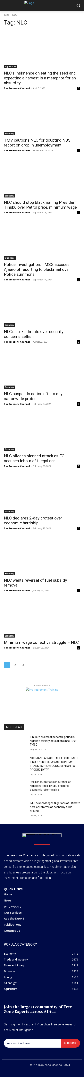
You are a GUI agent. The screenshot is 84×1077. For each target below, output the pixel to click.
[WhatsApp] (56, 1071)
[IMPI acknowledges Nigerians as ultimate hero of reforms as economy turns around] (15, 809)
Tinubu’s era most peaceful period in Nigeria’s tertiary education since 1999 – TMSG (54, 740)
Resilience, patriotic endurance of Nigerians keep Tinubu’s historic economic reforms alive (50, 785)
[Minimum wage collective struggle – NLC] (42, 618)
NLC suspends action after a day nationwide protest (33, 396)
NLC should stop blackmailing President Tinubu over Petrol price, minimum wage (40, 205)
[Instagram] (37, 1071)
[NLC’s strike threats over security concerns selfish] (42, 307)
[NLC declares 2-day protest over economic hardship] (42, 494)
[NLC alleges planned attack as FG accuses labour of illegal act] (42, 432)
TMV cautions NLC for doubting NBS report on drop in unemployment (37, 142)
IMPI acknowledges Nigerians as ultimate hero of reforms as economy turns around (55, 806)
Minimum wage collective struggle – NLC (41, 642)
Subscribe (70, 1043)
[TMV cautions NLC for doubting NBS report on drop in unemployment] (42, 116)
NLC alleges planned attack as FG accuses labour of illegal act (34, 458)
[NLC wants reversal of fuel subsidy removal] (42, 556)
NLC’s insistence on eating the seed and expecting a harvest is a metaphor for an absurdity (40, 78)
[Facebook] (28, 1071)
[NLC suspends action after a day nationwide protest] (42, 370)
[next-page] (31, 665)
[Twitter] (46, 1071)
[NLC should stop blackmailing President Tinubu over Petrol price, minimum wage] (42, 178)
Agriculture (10, 66)
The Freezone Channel (17, 88)
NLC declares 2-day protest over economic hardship (33, 520)
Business (9, 258)
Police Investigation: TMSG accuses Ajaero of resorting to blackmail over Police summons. (37, 269)
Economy (9, 133)
